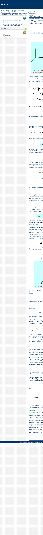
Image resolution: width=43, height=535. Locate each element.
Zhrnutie (3, 13)
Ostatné (36, 12)
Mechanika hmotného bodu (18, 10)
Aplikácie (30, 12)
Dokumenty (8, 35)
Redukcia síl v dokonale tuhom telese (12, 20)
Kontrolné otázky (17, 13)
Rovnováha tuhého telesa (9, 23)
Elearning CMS (23, 442)
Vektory (8, 10)
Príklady (9, 13)
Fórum (6, 37)
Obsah (2, 10)
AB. (41, 442)
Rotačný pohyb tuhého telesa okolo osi (12, 24)
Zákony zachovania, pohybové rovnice (12, 21)
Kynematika (3, 12)
